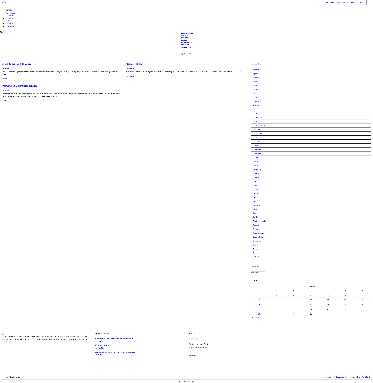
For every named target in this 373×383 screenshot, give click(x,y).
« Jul (252, 318)
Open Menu (9, 10)
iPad (254, 181)
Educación (256, 141)
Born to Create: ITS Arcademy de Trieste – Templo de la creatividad (115, 352)
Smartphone (257, 241)
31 (311, 314)
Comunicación (258, 117)
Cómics (255, 113)
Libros (10, 21)
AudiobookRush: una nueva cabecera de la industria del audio (114, 338)
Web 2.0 (256, 257)
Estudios (10, 18)
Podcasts (256, 225)
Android (255, 82)
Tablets (255, 249)
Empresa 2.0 (257, 145)
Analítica (256, 78)
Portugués (353, 2)
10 (311, 300)
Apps (255, 86)
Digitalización (257, 133)
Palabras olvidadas (259, 221)
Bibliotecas (257, 105)
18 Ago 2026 (100, 341)
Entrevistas (10, 23)
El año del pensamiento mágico (16, 64)
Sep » (257, 318)
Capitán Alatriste (134, 64)
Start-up (255, 245)
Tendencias (10, 29)
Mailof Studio (366, 377)
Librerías (256, 193)
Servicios (338, 2)
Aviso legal (327, 377)
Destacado (257, 129)
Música (255, 209)
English (345, 2)
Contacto (360, 2)
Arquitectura (257, 90)
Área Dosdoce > (10, 13)
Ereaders (256, 157)
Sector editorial (258, 237)
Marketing (256, 205)
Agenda (255, 74)
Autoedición (257, 101)
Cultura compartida (259, 125)
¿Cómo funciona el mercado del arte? (19, 86)
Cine (254, 109)
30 (294, 314)
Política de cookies (340, 377)
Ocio (254, 213)
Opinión (10, 16)
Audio (255, 97)
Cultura (255, 121)
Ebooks (255, 137)
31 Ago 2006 (6, 68)
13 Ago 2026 (100, 348)
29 (276, 314)
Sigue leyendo (7, 342)
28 (259, 314)
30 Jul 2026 (100, 355)
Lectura (255, 189)
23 (294, 309)
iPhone (255, 185)
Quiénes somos (329, 2)
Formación (10, 26)
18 (328, 304)
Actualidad (256, 70)
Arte (254, 93)
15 (276, 304)
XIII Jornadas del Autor (102, 345)
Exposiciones (257, 169)
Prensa (255, 229)
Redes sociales (258, 233)
